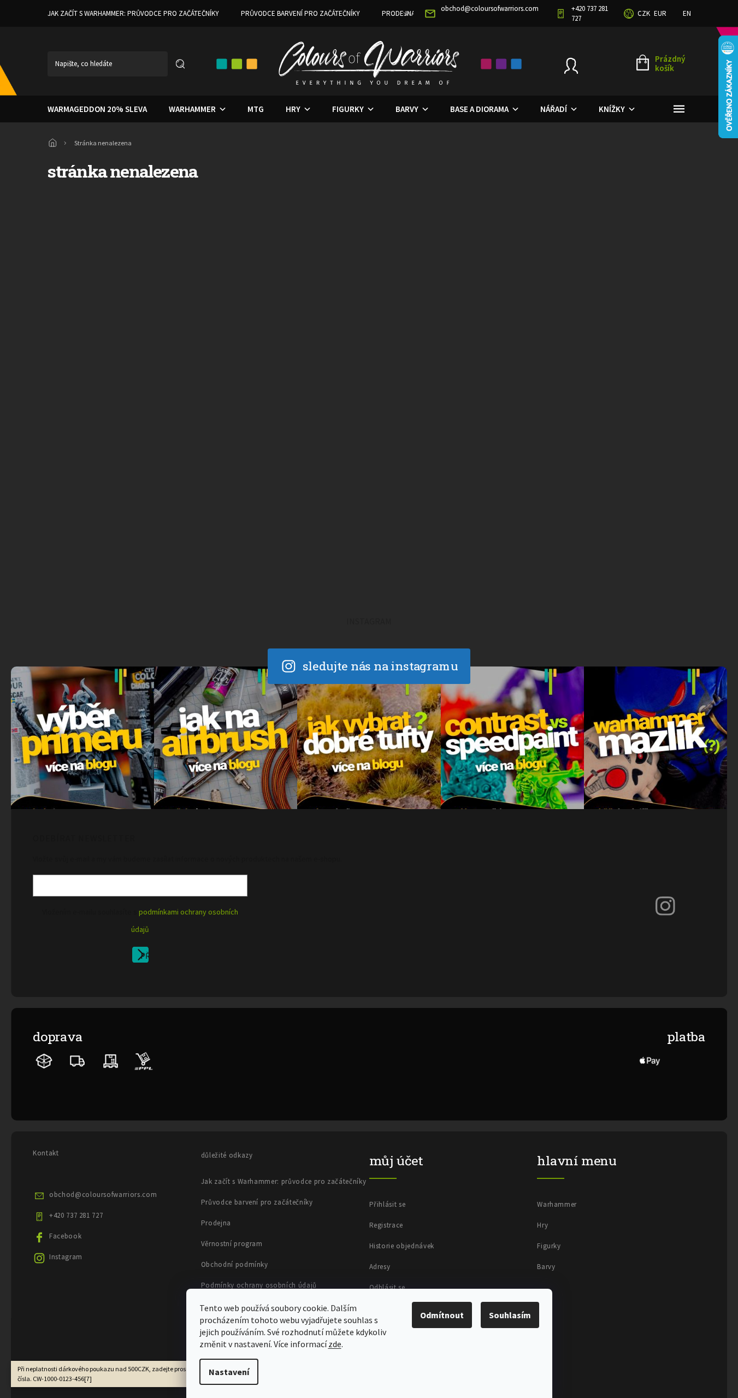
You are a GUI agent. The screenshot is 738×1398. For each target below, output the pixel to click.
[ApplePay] (650, 1060)
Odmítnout (442, 1314)
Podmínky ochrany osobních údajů (259, 1285)
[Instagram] (665, 905)
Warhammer (557, 1204)
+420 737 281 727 (76, 1215)
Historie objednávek (401, 1245)
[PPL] (143, 1060)
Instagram (65, 1256)
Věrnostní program (232, 1243)
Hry (542, 1225)
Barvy (546, 1266)
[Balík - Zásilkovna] (44, 1060)
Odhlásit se (387, 1287)
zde (334, 1343)
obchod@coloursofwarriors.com (103, 1194)
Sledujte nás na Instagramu (380, 665)
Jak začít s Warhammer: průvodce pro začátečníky (133, 13)
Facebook (65, 1236)
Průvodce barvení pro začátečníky (300, 13)
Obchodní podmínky (234, 1264)
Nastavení (229, 1371)
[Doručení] (110, 1060)
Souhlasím (510, 1314)
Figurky (549, 1245)
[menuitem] (97, 109)
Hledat (180, 63)
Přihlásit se (144, 957)
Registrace (386, 1225)
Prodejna (398, 13)
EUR (660, 13)
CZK (643, 13)
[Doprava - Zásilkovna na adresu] (77, 1060)
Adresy (380, 1266)
